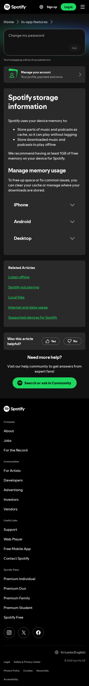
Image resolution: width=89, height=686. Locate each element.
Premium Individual (19, 578)
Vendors (10, 509)
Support (10, 529)
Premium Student (18, 607)
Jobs (7, 440)
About (9, 430)
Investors (11, 499)
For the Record (16, 450)
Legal (7, 662)
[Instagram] (9, 632)
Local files (16, 297)
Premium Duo (15, 588)
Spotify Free (13, 617)
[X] (23, 632)
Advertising (13, 489)
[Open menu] (82, 6)
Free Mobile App (17, 548)
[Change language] (41, 7)
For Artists (12, 470)
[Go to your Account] (78, 74)
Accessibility (11, 679)
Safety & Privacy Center (27, 662)
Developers (13, 480)
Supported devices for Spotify (32, 317)
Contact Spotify (16, 558)
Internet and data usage (28, 307)
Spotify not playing (23, 287)
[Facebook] (38, 632)
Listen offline (18, 276)
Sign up (52, 7)
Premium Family (17, 597)
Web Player (13, 539)
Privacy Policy (12, 670)
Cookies (28, 670)
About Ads (42, 670)
